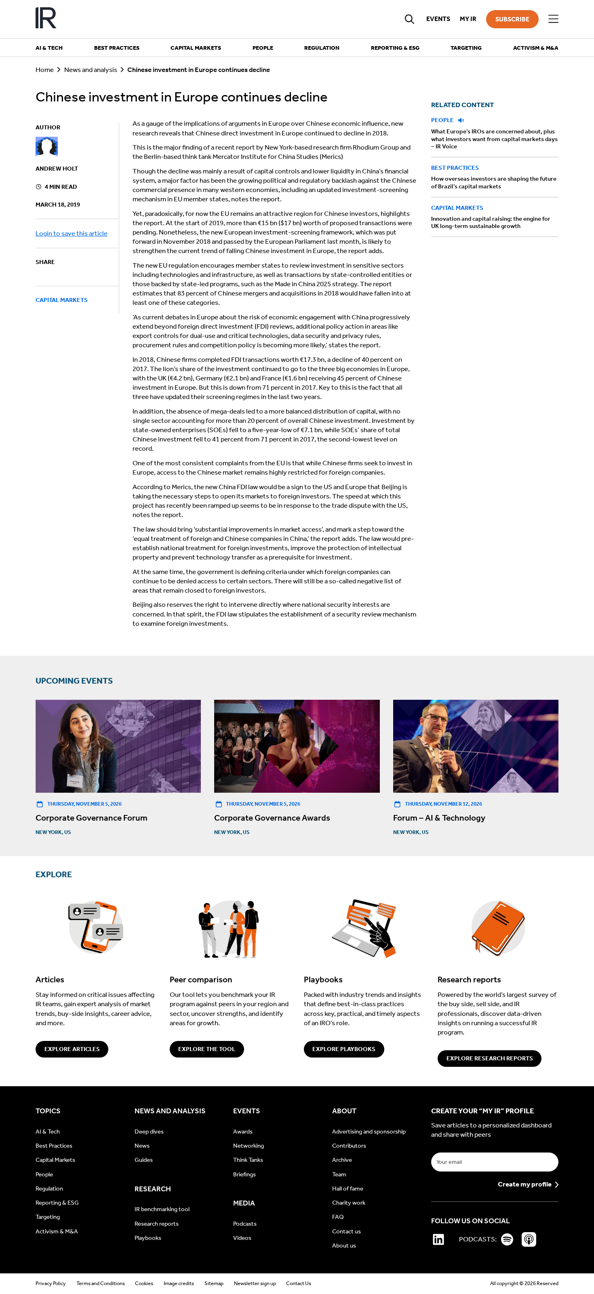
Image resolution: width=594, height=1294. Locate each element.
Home (45, 70)
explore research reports (490, 1058)
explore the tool (206, 1049)
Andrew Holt (57, 168)
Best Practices (455, 168)
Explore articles (72, 1049)
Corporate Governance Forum (91, 818)
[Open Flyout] (553, 19)
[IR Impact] (46, 19)
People (443, 120)
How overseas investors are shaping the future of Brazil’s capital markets (493, 182)
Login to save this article (71, 234)
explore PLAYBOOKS (343, 1049)
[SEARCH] (409, 19)
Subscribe (512, 19)
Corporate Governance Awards (272, 818)
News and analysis (90, 70)
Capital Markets (62, 300)
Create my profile (525, 1184)
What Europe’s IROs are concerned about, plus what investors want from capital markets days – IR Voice (494, 139)
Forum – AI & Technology (439, 818)
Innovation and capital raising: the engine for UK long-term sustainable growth (490, 222)
